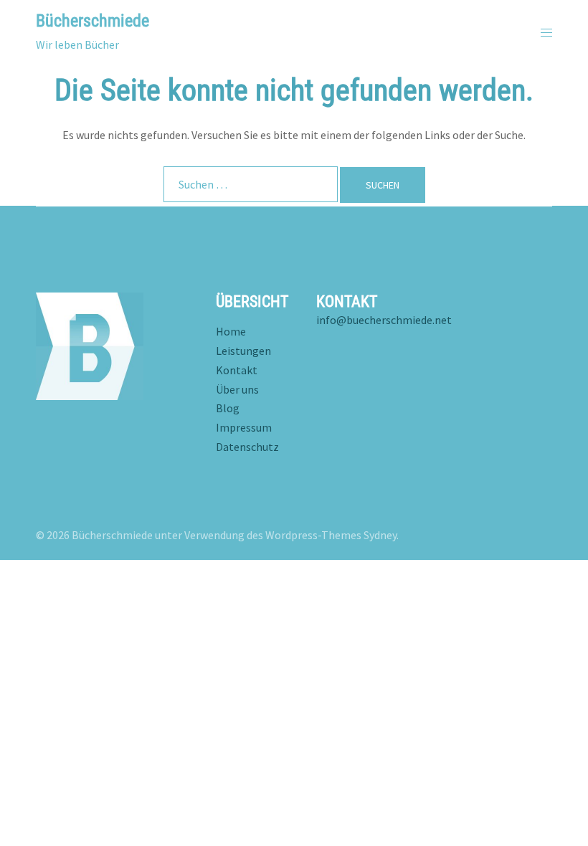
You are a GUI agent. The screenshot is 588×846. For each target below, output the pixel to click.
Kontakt (236, 370)
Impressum (244, 427)
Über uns (237, 389)
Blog (228, 408)
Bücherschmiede (92, 21)
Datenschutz (247, 446)
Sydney (380, 535)
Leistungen (243, 350)
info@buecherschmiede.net (384, 320)
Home (231, 331)
